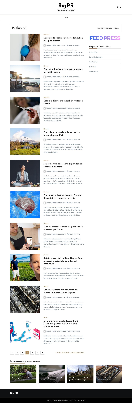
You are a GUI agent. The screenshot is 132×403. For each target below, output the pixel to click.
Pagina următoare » (77, 353)
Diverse (45, 66)
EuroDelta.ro (93, 62)
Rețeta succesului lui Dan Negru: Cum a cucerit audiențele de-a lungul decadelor (62, 261)
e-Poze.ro (92, 66)
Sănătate (46, 34)
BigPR (66, 6)
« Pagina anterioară (62, 353)
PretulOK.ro (93, 52)
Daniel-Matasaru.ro (96, 57)
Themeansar (81, 400)
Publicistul (50, 45)
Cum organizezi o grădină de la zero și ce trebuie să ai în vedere (22, 380)
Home (66, 17)
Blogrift (71, 400)
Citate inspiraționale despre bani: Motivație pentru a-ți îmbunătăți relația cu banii (60, 324)
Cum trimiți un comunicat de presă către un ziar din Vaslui (52, 380)
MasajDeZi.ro (93, 71)
